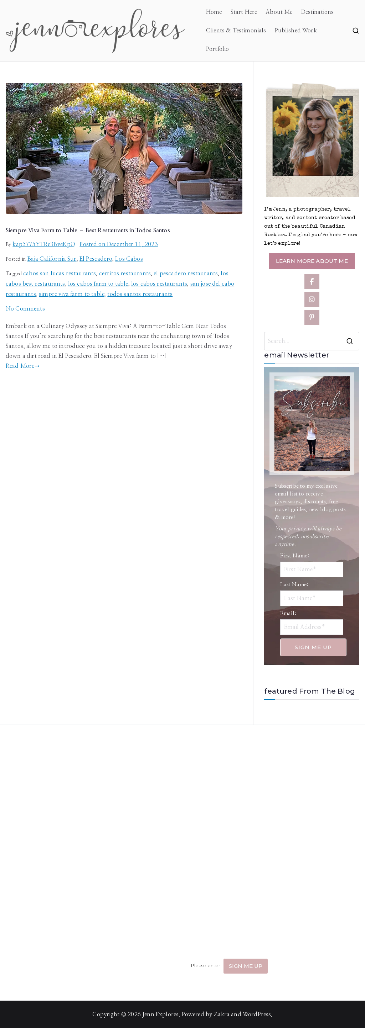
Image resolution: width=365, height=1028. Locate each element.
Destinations (317, 12)
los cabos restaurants (159, 284)
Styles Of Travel (148, 816)
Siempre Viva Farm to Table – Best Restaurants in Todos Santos (88, 230)
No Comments (25, 309)
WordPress (257, 1014)
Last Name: (294, 584)
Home (214, 12)
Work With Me (116, 834)
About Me (279, 12)
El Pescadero (95, 259)
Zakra (222, 1014)
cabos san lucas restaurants (59, 273)
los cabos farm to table (98, 284)
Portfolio (217, 49)
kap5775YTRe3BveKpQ (43, 244)
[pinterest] (311, 317)
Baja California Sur (52, 259)
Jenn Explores (160, 1014)
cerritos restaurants (125, 273)
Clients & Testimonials (236, 30)
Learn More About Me (312, 261)
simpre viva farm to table (71, 294)
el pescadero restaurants (186, 273)
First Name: (294, 555)
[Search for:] (311, 341)
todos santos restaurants (140, 294)
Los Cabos (129, 259)
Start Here (244, 12)
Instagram (110, 871)
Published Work (296, 30)
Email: (288, 613)
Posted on (118, 244)
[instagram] (311, 299)
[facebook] (311, 281)
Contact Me (152, 871)
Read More (20, 366)
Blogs (144, 858)
